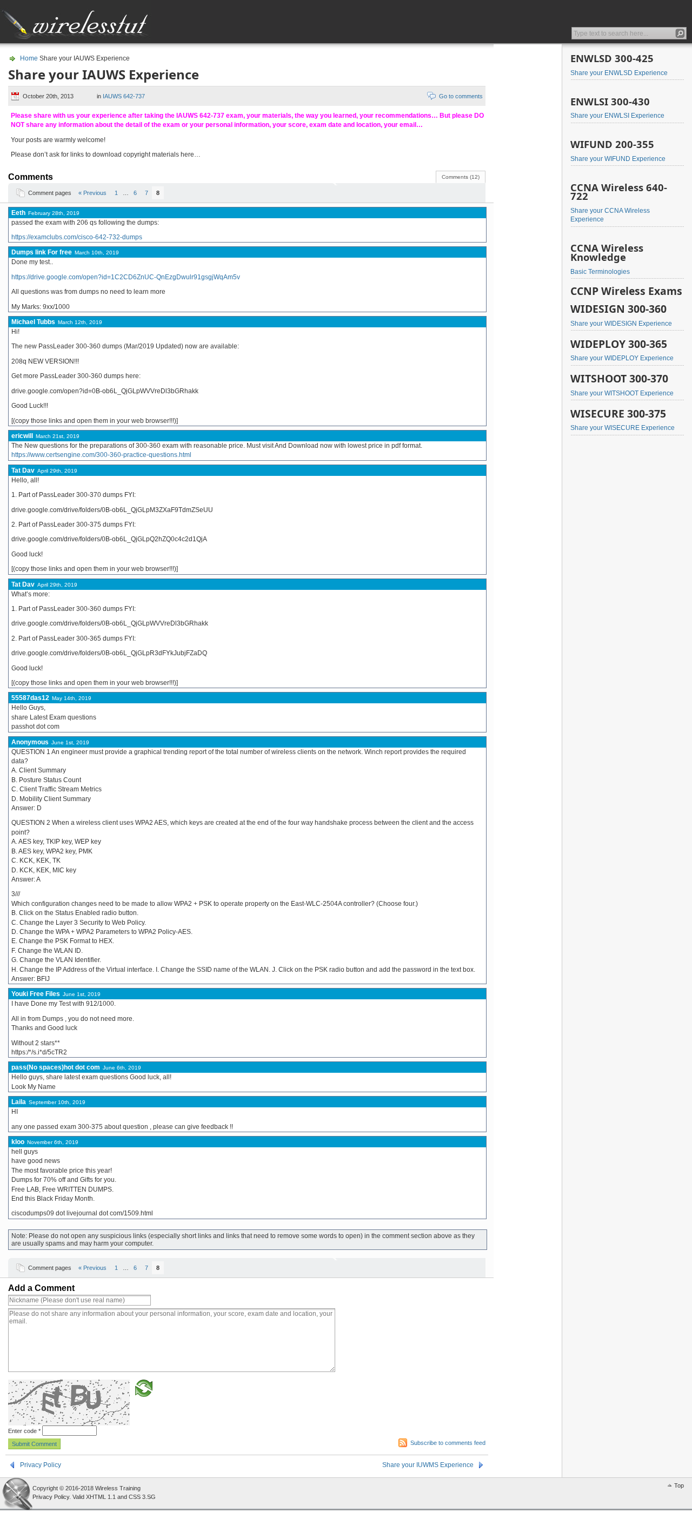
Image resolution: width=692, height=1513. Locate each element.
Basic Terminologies (600, 271)
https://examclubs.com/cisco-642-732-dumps (76, 237)
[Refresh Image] (143, 1387)
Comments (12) (461, 177)
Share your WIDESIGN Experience (621, 323)
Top (679, 1485)
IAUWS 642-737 (124, 96)
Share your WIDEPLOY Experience (622, 358)
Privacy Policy (40, 1465)
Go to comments (461, 96)
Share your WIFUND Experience (618, 159)
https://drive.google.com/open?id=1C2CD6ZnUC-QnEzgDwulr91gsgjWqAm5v (125, 277)
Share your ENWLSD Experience (619, 73)
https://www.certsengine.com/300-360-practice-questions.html (101, 455)
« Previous (92, 193)
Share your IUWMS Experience (428, 1465)
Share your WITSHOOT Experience (622, 393)
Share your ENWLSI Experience (617, 115)
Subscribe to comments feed (447, 1443)
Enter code (24, 1431)
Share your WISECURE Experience (622, 428)
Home (29, 58)
